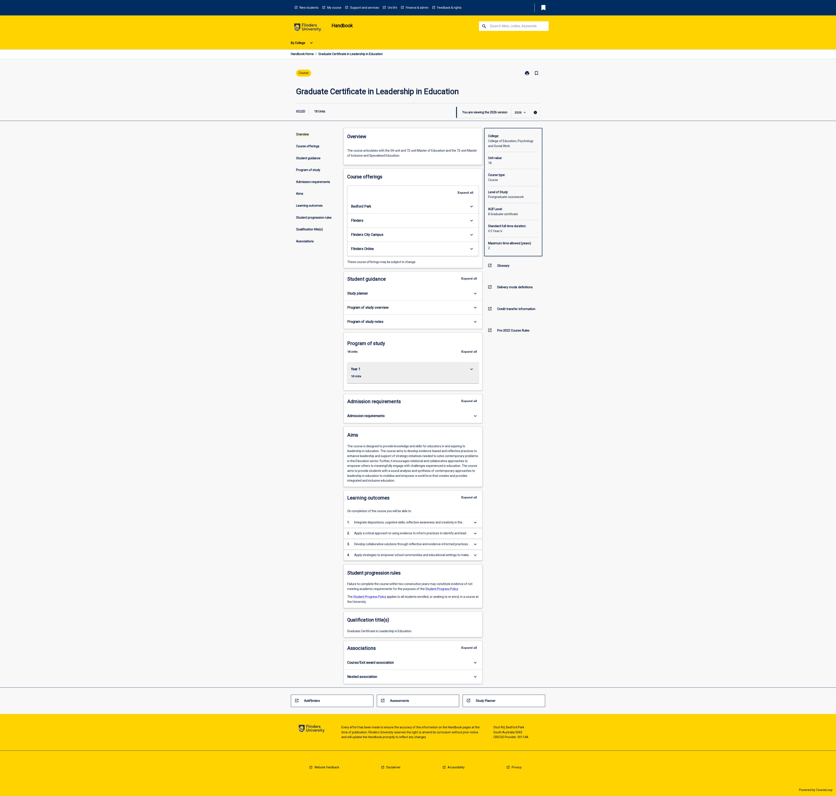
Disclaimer (393, 767)
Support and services (364, 7)
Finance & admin (417, 7)
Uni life (392, 7)
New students (309, 7)
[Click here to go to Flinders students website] (308, 28)
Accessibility (456, 767)
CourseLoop (824, 790)
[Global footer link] (311, 729)
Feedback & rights (449, 7)
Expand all (465, 192)
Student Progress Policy (441, 589)
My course (334, 7)
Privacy (517, 767)
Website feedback (326, 767)
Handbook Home (302, 54)
